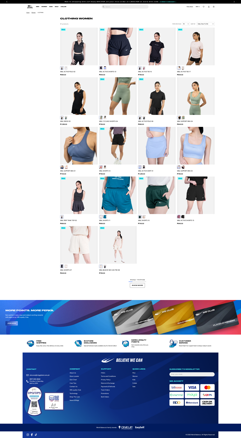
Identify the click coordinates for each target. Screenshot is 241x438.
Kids (133, 380)
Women (34, 12)
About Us (73, 373)
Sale (133, 386)
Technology (74, 393)
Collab (134, 383)
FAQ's (103, 373)
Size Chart (73, 380)
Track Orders (105, 390)
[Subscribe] (212, 374)
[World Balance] (30, 6)
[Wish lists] (203, 6)
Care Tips (73, 383)
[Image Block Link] (125, 428)
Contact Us (73, 386)
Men (133, 373)
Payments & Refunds (108, 386)
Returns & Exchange (108, 383)
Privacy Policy (106, 380)
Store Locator (74, 376)
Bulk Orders (105, 397)
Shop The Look (75, 397)
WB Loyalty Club (75, 390)
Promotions (105, 393)
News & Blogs (74, 400)
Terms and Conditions (108, 376)
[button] (214, 7)
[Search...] (103, 7)
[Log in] (209, 6)
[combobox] (125, 7)
